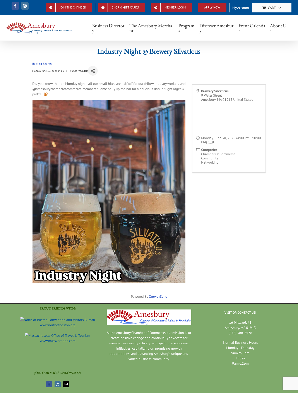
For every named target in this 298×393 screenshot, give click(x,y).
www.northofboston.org (57, 325)
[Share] (93, 71)
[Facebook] (49, 384)
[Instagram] (58, 384)
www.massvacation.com (57, 340)
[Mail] (66, 384)
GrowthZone (158, 296)
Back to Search (42, 64)
